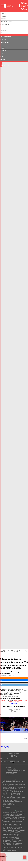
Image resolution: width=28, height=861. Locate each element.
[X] (14, 682)
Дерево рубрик (10, 773)
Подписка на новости (14, 709)
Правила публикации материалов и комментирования (15, 771)
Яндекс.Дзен (14, 703)
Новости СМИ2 (4, 746)
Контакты (8, 775)
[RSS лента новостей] (12, 711)
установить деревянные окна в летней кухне (13, 761)
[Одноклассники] (14, 678)
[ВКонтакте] (14, 680)
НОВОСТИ (5, 65)
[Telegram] (14, 685)
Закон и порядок (10, 650)
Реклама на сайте (11, 769)
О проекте (8, 767)
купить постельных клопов (7, 760)
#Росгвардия (3, 714)
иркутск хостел (4, 758)
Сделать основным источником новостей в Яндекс (14, 701)
